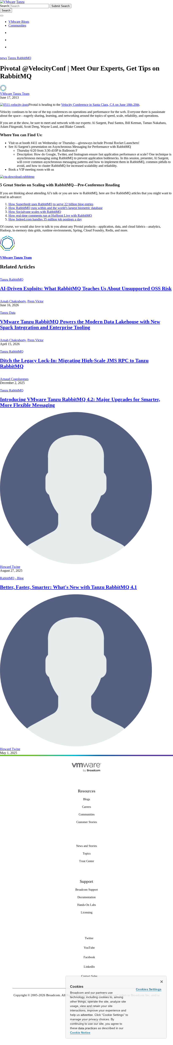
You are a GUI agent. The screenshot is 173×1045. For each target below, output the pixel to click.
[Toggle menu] (1, 15)
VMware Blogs (18, 21)
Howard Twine (10, 567)
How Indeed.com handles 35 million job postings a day (45, 219)
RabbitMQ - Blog (12, 578)
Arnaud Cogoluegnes (14, 379)
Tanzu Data (7, 312)
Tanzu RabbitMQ (19, 58)
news (3, 58)
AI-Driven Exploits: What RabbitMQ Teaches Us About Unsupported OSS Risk (86, 288)
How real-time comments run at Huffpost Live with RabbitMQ (50, 215)
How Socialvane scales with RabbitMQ (34, 212)
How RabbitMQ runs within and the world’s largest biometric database (55, 208)
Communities (17, 25)
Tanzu (20, 2)
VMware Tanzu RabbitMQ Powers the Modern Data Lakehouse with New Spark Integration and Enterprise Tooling (80, 324)
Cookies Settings (148, 989)
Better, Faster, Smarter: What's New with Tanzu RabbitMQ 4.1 (68, 587)
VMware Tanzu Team (14, 93)
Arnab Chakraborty (13, 301)
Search (4, 6)
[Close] (161, 981)
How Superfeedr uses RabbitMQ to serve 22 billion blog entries (50, 204)
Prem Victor (35, 301)
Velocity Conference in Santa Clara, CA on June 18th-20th (100, 104)
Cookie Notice (80, 1032)
